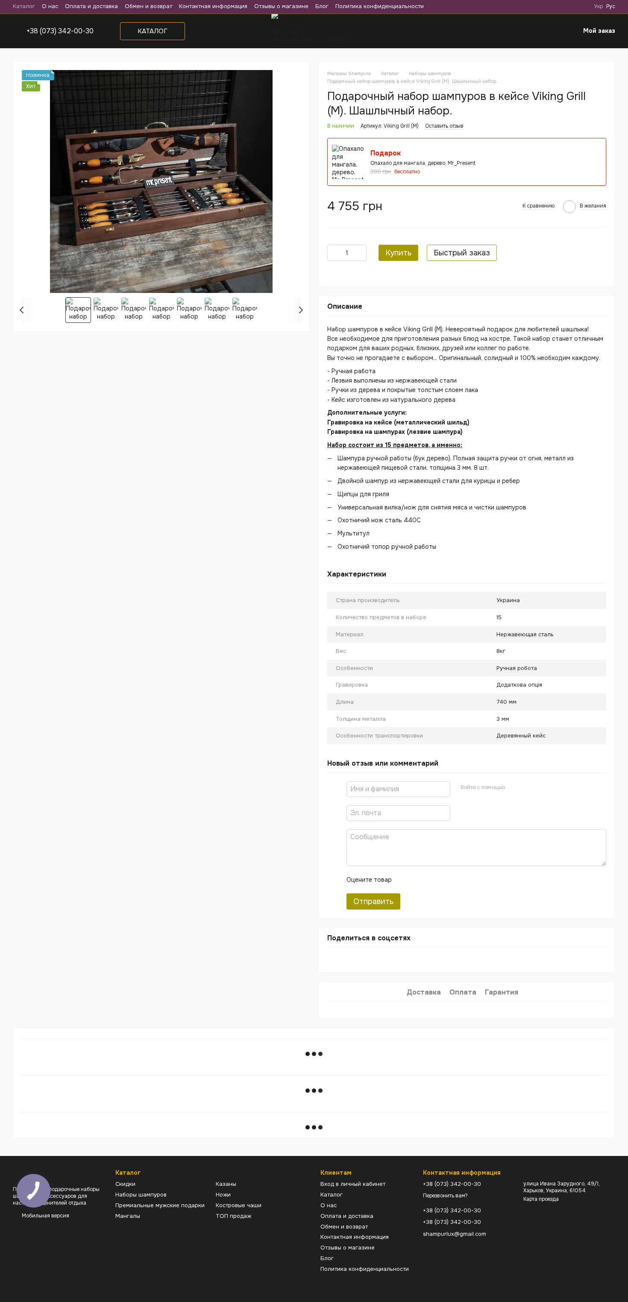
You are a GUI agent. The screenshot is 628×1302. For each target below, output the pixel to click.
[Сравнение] (530, 31)
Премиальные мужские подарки (160, 1205)
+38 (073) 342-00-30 (60, 31)
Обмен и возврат (148, 6)
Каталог (24, 6)
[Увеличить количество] (360, 252)
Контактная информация (213, 6)
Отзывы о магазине (281, 6)
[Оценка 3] (433, 880)
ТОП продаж (233, 1216)
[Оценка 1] (406, 880)
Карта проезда (541, 1199)
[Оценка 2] (419, 880)
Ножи (223, 1194)
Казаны (226, 1184)
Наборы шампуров (141, 1194)
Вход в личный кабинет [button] (352, 1184)
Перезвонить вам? (445, 1196)
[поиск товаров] (486, 31)
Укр (598, 6)
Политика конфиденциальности (379, 6)
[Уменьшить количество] (334, 252)
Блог (322, 6)
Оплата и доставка (91, 6)
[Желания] (551, 31)
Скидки (125, 1184)
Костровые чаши (238, 1205)
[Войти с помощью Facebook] (514, 788)
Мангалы (127, 1216)
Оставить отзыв (444, 126)
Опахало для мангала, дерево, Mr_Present (422, 163)
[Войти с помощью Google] (528, 788)
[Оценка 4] (447, 880)
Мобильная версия (45, 1215)
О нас (50, 6)
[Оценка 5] (460, 880)
